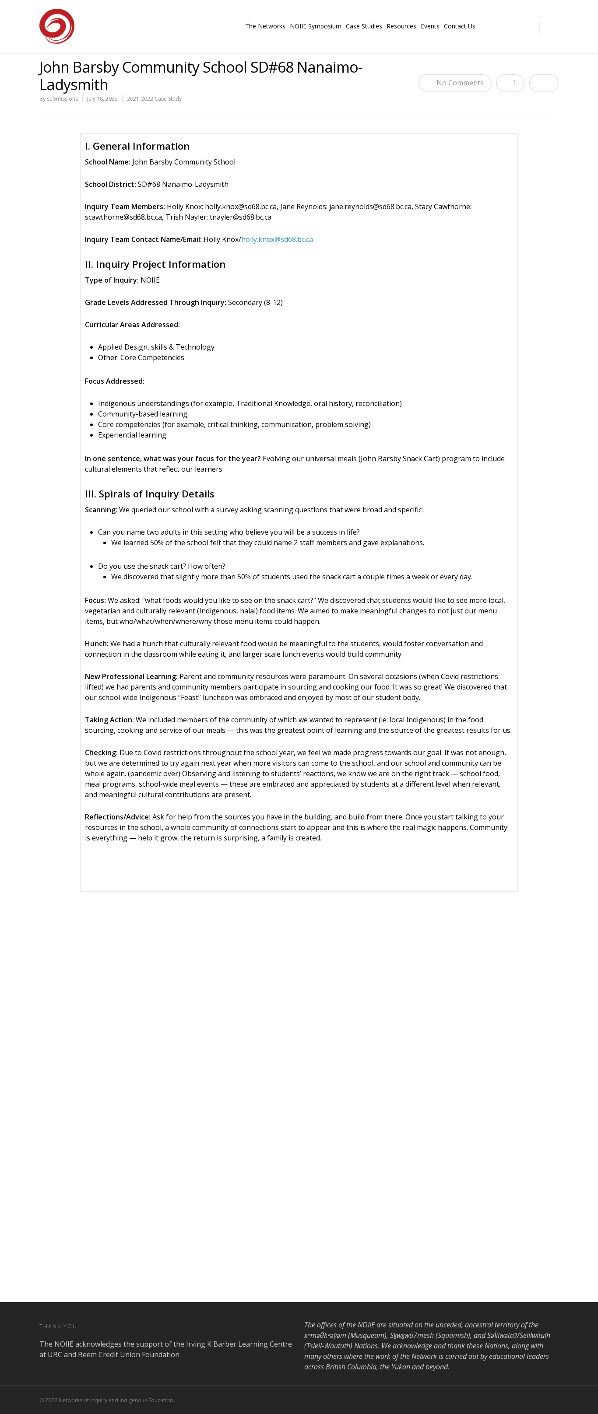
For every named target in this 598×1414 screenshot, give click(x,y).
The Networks (265, 26)
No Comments (459, 83)
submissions (62, 98)
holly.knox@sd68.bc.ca (277, 239)
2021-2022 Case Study (154, 98)
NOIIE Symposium (315, 26)
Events (430, 26)
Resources (401, 26)
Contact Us (459, 26)
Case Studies (364, 26)
